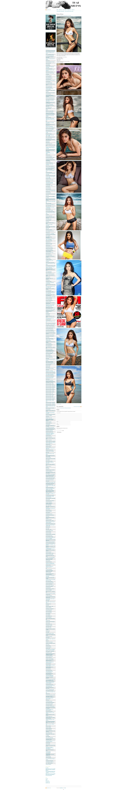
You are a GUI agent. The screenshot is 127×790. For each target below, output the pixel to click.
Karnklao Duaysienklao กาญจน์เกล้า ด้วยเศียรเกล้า (50, 295)
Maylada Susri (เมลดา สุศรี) (49, 352)
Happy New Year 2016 (49, 243)
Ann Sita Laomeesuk (49, 75)
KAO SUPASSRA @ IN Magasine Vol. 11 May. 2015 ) (50, 293)
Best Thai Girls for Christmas (50, 129)
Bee (46, 121)
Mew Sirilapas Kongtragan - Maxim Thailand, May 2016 (49, 362)
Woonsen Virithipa (48, 727)
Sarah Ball (47, 605)
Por (46, 568)
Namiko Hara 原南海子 (49, 415)
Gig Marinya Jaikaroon (49, 229)
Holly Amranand (48, 245)
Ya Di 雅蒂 (47, 735)
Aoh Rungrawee (48, 81)
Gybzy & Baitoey (48, 235)
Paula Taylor (47, 528)
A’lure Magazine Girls (49, 107)
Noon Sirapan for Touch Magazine (50, 474)
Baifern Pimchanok (48, 108)
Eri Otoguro (47, 197)
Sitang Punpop (48, 620)
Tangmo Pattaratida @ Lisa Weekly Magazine (49, 667)
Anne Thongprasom (48, 76)
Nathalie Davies (48, 444)
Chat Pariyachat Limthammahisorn (50, 167)
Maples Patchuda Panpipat (49, 338)
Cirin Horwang (48, 186)
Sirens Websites (48, 613)
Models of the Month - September (50, 402)
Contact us (73, 9)
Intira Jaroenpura (48, 253)
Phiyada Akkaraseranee (49, 535)
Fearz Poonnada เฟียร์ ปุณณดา (50, 211)
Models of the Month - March (50, 395)
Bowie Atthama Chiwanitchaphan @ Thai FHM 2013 (50, 140)
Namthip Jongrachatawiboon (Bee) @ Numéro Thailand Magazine (50, 420)
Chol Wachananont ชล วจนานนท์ (50, 175)
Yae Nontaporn (48, 736)
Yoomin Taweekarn (48, 757)
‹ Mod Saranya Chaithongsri (60, 11)
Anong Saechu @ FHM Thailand (50, 80)
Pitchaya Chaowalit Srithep (49, 554)
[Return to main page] (63, 8)
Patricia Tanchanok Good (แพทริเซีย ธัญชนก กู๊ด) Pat (50, 522)
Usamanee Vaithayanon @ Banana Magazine (49, 709)
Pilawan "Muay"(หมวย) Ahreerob (50, 541)
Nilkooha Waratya (48, 457)
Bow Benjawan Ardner (49, 138)
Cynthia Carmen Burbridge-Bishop (50, 190)
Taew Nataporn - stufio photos (50, 651)
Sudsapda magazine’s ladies (50, 633)
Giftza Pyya (47, 228)
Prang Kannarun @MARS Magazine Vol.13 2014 (49, 571)
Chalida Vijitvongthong (49, 156)
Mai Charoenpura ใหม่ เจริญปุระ (50, 331)
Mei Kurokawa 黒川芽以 (49, 353)
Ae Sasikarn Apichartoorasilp (50, 55)
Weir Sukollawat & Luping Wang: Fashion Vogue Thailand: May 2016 (50, 722)
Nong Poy (47, 467)
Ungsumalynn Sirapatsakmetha (50, 706)
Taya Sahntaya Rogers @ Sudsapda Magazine (49, 674)
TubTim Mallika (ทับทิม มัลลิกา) (50, 702)
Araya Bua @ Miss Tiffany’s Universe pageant (49, 89)
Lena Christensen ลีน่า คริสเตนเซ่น (50, 323)
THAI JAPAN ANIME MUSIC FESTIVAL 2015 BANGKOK (49, 675)
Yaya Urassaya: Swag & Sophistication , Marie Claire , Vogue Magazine (50, 748)
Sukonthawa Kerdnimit (49, 636)
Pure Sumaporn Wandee (49, 581)
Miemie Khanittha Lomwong (49, 368)
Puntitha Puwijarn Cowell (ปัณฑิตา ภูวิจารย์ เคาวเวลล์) (50, 580)
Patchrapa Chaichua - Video (50, 520)
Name (58, 421)
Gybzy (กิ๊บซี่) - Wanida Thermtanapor (49, 237)
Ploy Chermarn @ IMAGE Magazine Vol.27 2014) (49, 559)
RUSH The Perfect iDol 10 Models (50, 593)
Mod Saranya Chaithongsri (49, 380)
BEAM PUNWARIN (48, 117)
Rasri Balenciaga (48, 587)
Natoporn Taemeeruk (49, 445)
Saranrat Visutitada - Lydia (49, 606)
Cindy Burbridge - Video (49, 185)
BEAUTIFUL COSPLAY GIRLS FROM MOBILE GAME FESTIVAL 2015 (50, 119)
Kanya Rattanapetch (48, 290)
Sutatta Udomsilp (48, 645)
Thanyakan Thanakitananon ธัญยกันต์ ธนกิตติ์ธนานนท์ (50, 686)
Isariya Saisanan (48, 258)
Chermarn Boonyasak (49, 172)
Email (57, 423)
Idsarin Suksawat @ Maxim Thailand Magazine (49, 251)
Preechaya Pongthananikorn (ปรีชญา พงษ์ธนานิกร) (50, 574)
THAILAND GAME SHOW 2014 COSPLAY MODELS (50, 682)
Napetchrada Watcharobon (49, 431)
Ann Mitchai (47, 74)
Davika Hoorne (48, 191)
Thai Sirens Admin (65, 15)
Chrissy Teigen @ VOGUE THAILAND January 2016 (49, 182)
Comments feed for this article (77, 406)
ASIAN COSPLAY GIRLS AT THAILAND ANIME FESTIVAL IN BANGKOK (50, 96)
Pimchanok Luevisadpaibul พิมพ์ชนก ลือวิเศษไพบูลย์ (50, 548)
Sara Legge (47, 600)
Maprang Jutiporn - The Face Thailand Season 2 (50, 340)
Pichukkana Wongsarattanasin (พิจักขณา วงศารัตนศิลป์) (50, 538)
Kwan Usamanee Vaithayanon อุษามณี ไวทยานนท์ (50, 318)
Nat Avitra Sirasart (48, 435)
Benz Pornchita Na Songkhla (50, 128)
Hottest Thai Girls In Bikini (49, 248)
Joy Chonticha (48, 280)
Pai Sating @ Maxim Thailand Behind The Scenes (50, 496)
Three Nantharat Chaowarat (49, 690)
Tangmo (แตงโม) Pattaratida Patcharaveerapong (50, 660)
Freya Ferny (47, 221)
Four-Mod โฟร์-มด (48, 220)
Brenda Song (48, 141)
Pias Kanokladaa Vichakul (49, 536)
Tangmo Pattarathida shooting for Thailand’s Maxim (50, 665)
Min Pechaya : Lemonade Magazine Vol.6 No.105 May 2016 (50, 371)
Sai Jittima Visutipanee (49, 595)
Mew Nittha (47, 358)
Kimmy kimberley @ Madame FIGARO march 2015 (50, 311)
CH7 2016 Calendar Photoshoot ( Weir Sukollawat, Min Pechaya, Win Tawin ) (50, 150)
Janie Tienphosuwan (49, 271)
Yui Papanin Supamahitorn (49, 760)
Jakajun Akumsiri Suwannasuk (50, 262)
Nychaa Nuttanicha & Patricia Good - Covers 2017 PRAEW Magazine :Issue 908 (50, 491)
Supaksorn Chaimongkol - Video (50, 643)
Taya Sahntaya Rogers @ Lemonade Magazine (49, 672)
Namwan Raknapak (48, 421)
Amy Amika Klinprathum (49, 68)
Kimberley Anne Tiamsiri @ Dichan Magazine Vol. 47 (49, 308)
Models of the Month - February (50, 388)
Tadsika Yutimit (48, 648)
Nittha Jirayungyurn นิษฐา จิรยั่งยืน (50, 458)
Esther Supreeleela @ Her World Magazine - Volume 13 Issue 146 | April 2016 (50, 200)
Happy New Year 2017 (49, 244)
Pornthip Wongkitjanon (49, 569)
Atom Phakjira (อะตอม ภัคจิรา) (50, 99)
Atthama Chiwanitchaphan (49, 104)
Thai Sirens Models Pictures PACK (50, 679)
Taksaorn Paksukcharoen (49, 656)
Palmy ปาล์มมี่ (48, 499)
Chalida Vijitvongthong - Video (50, 157)
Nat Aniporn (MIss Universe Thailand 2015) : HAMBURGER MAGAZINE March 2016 (50, 434)
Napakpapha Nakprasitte (49, 430)
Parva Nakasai (48, 512)
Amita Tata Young (48, 63)
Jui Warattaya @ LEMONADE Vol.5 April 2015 (50, 283)
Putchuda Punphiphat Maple (50, 582)
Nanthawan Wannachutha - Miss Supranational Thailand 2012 (50, 429)
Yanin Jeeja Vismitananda (49, 737)
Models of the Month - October (50, 399)
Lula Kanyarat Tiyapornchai (49, 329)
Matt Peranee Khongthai (49, 349)
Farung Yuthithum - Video (49, 210)
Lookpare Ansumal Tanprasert (50, 325)
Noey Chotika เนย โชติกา (49, 461)
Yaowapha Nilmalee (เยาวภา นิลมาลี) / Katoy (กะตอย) (50, 739)
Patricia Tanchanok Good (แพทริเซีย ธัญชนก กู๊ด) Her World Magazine (50, 774)
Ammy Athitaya (48, 64)
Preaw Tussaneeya (48, 572)
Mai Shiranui (47, 337)
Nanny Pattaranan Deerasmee (50, 427)
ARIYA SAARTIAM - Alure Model (50, 92)
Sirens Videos (65, 9)
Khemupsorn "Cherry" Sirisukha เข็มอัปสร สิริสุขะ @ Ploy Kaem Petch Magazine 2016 (50, 305)
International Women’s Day (49, 252)
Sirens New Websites (49, 611)
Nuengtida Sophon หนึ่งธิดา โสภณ (50, 482)
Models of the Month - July (49, 393)
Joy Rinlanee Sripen (48, 281)
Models (62, 15)
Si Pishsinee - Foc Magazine (50, 608)
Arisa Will (47, 91)
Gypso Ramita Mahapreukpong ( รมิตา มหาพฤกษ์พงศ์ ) (50, 239)
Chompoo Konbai (48, 178)
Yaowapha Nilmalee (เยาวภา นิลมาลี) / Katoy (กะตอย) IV (50, 741)
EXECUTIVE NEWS (48, 203)
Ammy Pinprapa (48, 65)
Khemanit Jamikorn (48, 301)
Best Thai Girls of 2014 (49, 130)
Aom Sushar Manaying (49, 775)
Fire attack (47, 214)
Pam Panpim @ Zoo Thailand (50, 500)
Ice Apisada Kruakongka (49, 249)
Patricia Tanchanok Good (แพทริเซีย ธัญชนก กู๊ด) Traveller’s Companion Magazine (50, 770)
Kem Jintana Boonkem (49, 299)
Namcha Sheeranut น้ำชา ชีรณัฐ (50, 414)
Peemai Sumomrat (48, 531)
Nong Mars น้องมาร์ (48, 466)
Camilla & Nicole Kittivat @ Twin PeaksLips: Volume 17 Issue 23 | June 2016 (50, 148)
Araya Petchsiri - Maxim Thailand (50, 90)
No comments (69, 15)
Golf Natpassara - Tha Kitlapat (50, 233)
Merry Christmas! (48, 354)
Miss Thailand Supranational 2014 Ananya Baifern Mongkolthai (50, 374)
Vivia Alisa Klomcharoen (49, 711)
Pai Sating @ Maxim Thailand (50, 495)
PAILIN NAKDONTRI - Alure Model (50, 498)
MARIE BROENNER (48, 343)
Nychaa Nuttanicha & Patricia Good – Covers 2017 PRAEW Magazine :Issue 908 (50, 772)
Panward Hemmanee (49, 511)
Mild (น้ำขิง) (47, 369)
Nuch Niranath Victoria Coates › (69, 11)
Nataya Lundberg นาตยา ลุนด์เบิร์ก (50, 441)
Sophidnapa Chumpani (49, 625)
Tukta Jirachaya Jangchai (49, 703)
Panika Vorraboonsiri (49, 510)
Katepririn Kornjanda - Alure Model (50, 296)
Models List (60, 9)
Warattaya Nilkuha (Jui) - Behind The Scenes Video (50, 718)
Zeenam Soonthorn (48, 764)
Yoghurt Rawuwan (48, 756)
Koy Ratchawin (48, 313)
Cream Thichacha (48, 189)
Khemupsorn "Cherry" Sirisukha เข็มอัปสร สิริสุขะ (50, 303)
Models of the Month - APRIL (50, 383)
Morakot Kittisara (48, 409)
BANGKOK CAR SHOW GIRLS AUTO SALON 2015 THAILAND (50, 114)
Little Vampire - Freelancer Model (50, 324)
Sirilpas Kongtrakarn (48, 617)
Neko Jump (47, 452)
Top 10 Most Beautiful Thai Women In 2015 (49, 698)
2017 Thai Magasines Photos (50, 54)
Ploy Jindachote (48, 560)
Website (58, 424)
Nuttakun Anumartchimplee (49, 487)
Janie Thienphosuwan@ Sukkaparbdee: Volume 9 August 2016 (50, 270)
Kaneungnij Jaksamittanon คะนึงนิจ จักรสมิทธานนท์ (50, 287)
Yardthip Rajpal (48, 742)
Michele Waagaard (48, 364)
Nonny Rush (47, 468)
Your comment (58, 412)
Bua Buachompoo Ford (49, 143)
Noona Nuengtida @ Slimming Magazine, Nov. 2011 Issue (50, 476)
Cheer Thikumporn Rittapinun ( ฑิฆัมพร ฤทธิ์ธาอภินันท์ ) (50, 169)
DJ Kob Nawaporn (48, 192)
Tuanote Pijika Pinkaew (49, 701)
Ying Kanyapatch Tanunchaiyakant (48, 752)
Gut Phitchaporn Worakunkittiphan (50, 234)
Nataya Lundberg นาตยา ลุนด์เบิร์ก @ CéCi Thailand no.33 (50, 443)
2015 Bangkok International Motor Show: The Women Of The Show (50, 51)
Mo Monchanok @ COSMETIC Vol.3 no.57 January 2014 (50, 377)
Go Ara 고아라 (48, 232)
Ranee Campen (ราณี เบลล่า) (50, 585)
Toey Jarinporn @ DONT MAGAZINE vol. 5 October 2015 (50, 696)
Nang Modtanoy (48, 424)
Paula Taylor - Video (48, 529)
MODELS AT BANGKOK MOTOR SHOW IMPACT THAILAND (50, 382)
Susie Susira (47, 644)
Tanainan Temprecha (49, 657)
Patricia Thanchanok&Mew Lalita (50, 523)
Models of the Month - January (50, 390)
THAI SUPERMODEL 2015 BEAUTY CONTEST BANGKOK (50, 681)
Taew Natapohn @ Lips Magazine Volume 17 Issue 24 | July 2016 (50, 649)
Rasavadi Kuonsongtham (49, 586)
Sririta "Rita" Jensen (48, 626)
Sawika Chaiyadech (48, 607)
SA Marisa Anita (48, 594)
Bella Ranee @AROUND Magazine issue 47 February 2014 (50, 126)
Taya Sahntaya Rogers (49, 670)
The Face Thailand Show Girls (50, 689)
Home (57, 9)
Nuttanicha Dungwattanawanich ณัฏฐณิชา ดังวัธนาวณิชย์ (50, 489)
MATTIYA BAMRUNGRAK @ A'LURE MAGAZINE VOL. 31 (50, 351)
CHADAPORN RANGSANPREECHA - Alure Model (50, 153)
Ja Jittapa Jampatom (48, 259)
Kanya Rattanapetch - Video (50, 291)
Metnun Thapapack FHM (49, 357)
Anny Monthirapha (48, 79)
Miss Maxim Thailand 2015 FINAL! (50, 372)
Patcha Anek (47, 516)
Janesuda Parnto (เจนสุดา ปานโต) (50, 265)
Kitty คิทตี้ (47, 312)
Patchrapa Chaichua (48, 519)
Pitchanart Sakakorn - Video (49, 553)
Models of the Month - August (50, 384)
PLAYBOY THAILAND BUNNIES (50, 557)
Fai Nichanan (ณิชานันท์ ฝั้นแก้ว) (50, 204)
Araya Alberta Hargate (49, 87)
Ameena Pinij (48, 60)
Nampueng (47, 416)
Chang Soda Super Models (49, 158)
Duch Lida (47, 195)
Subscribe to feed (49, 9)
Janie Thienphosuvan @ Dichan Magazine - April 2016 (50, 267)
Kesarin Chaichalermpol (49, 300)
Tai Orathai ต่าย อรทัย (49, 652)
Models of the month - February (50, 389)
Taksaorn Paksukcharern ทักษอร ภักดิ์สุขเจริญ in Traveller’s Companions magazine (50, 654)
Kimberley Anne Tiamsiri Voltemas (50, 309)
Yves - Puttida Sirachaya (49, 763)
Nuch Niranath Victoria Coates (50, 478)
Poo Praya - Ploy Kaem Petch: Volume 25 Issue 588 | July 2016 (50, 563)
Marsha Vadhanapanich (49, 344)
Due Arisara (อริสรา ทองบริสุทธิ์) (50, 196)
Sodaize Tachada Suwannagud (50, 621)
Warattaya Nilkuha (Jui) (49, 716)
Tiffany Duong (48, 693)
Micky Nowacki (48, 367)
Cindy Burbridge (48, 184)
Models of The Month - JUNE (50, 394)
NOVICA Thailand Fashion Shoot (50, 477)
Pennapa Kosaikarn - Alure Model (50, 534)
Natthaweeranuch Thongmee (50, 451)
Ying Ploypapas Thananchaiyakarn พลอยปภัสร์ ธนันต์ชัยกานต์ (50, 754)
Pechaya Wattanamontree (49, 530)
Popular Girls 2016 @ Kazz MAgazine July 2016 (49, 566)
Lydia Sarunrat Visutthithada (50, 330)
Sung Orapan (48, 637)
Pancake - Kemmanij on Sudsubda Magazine (49, 503)
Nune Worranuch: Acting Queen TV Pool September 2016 (50, 484)
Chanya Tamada (48, 161)
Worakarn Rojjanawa (49, 728)
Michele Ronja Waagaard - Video (50, 363)
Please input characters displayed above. (62, 428)
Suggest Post (69, 9)
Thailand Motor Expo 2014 (49, 684)
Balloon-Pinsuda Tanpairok (49, 112)
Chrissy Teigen (48, 181)
